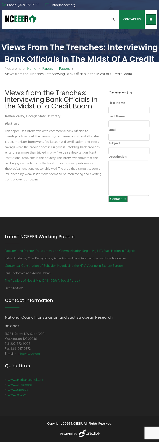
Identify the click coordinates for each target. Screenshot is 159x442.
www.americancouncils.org (25, 379)
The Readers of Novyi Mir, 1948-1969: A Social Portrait (42, 280)
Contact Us (132, 19)
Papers (47, 69)
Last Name (116, 116)
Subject (114, 143)
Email (112, 130)
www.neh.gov (17, 394)
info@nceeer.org (63, 5)
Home (31, 69)
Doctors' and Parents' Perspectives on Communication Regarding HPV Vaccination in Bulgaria (70, 251)
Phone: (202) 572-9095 (23, 5)
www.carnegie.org (20, 384)
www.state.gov (18, 389)
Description (117, 157)
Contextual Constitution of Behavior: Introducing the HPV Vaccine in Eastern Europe (64, 266)
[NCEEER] (21, 19)
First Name (116, 103)
